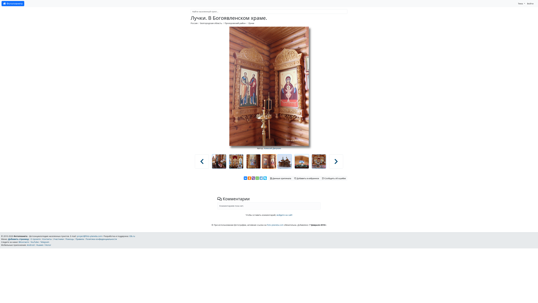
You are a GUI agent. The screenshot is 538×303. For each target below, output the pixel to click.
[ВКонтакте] (245, 178)
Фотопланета (14, 3)
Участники (58, 239)
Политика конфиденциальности (101, 239)
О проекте (36, 239)
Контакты (47, 239)
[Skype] (265, 178)
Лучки (251, 23)
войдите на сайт (285, 215)
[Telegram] (261, 178)
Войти (530, 3)
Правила (80, 239)
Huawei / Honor (43, 245)
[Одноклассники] (249, 178)
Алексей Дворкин (272, 148)
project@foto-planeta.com (89, 236)
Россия (194, 23)
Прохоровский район (235, 23)
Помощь (69, 239)
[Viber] (253, 178)
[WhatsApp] (257, 178)
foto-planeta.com (275, 225)
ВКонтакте (24, 242)
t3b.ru (132, 236)
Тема (521, 3)
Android (31, 245)
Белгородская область (211, 23)
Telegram (44, 242)
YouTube (35, 242)
